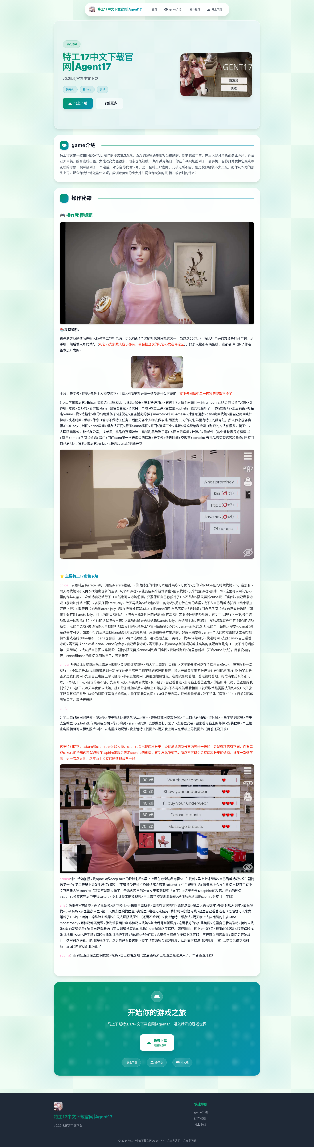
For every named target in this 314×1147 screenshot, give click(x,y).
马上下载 (200, 1124)
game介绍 (201, 1112)
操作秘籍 (200, 1118)
